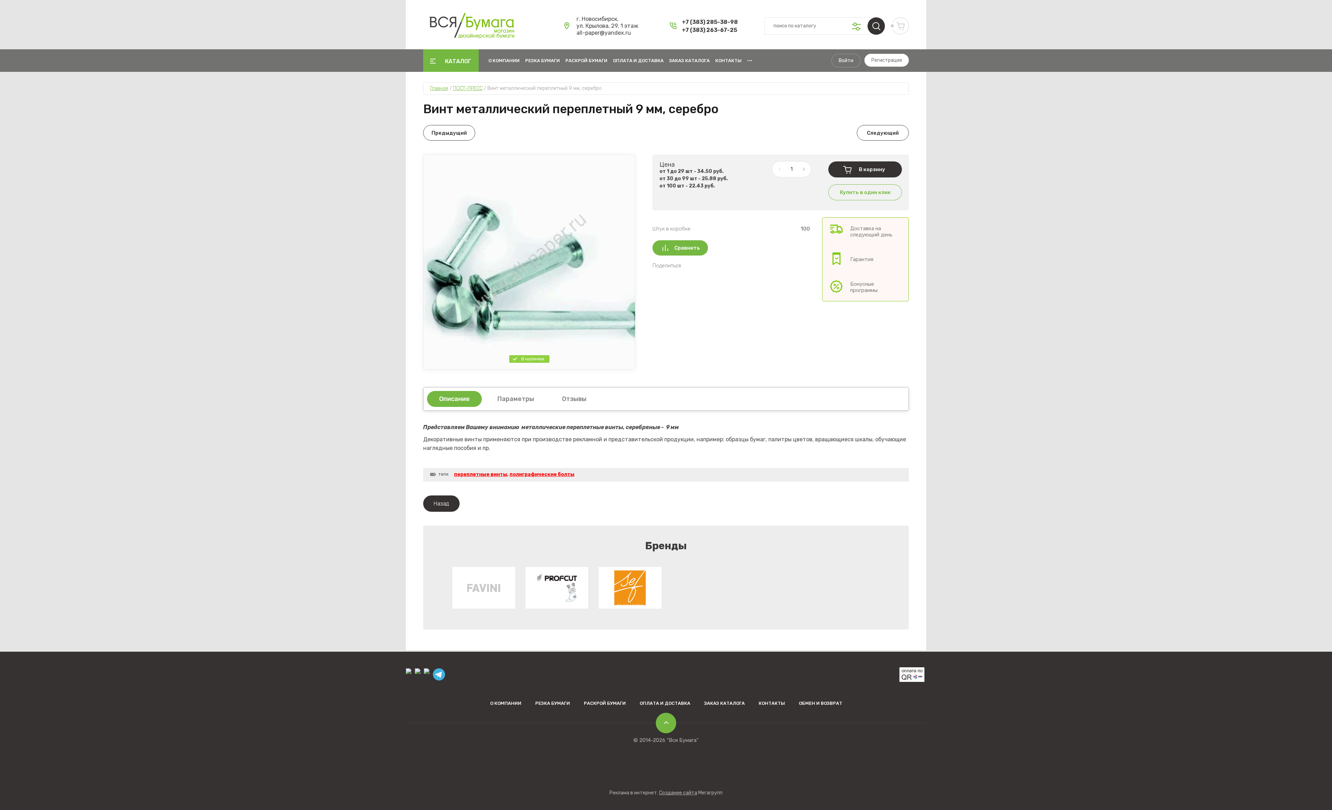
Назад (441, 503)
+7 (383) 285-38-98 (710, 22)
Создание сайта (678, 793)
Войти (846, 61)
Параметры (515, 399)
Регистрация (886, 60)
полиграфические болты (542, 474)
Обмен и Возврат (820, 703)
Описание (454, 399)
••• (749, 60)
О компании (504, 60)
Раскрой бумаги (586, 60)
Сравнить (687, 248)
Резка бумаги (542, 60)
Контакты (728, 60)
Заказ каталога (689, 60)
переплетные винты (480, 474)
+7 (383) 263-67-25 (709, 30)
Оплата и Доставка (638, 60)
